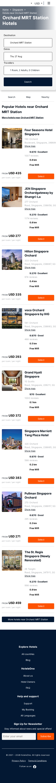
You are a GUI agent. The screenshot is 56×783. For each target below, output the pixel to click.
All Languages (28, 715)
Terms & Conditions (37, 760)
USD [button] (37, 3)
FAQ (28, 687)
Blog (28, 660)
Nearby (45, 97)
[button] (28, 3)
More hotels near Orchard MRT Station (23, 117)
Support (28, 703)
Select (41, 176)
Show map (30, 146)
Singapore (17, 9)
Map (28, 97)
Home (5, 9)
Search (28, 81)
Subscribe (45, 736)
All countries (28, 654)
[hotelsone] (14, 3)
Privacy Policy (19, 760)
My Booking (28, 709)
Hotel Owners (28, 681)
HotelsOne (26, 755)
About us (28, 675)
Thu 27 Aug (16, 56)
